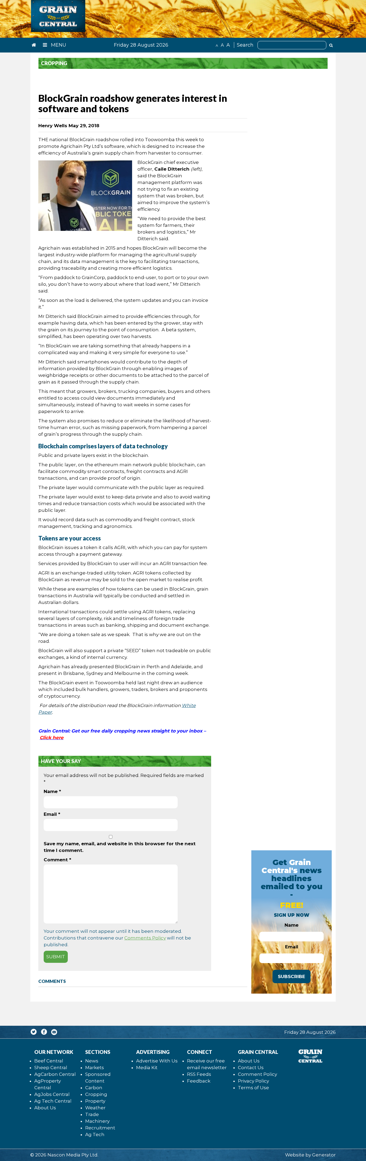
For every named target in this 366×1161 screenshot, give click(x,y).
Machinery (97, 1121)
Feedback (198, 1081)
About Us (45, 1107)
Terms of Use (253, 1087)
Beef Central (48, 1061)
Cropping (96, 1094)
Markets (94, 1067)
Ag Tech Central (53, 1101)
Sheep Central (50, 1067)
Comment (57, 859)
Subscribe (291, 976)
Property (95, 1101)
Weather (95, 1107)
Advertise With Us (157, 1061)
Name (52, 791)
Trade (92, 1114)
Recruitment (100, 1127)
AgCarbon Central (55, 1074)
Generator (324, 1155)
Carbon (93, 1087)
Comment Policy (257, 1074)
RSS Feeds (199, 1074)
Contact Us (251, 1067)
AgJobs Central (52, 1094)
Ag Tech (94, 1134)
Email (52, 814)
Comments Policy (145, 938)
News (91, 1061)
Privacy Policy (253, 1081)
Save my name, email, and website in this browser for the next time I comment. (120, 847)
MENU (58, 45)
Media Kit (147, 1067)
